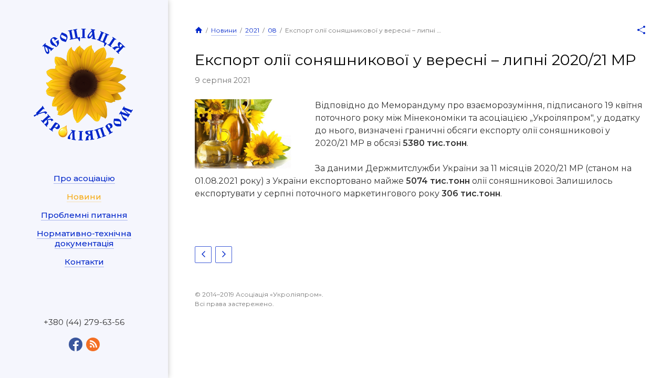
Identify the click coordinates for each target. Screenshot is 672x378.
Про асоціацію (84, 178)
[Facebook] (75, 344)
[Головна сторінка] (199, 30)
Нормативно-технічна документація (84, 238)
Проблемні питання (84, 215)
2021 (252, 30)
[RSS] (93, 344)
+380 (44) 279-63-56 (84, 322)
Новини (84, 197)
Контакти (84, 262)
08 (272, 30)
